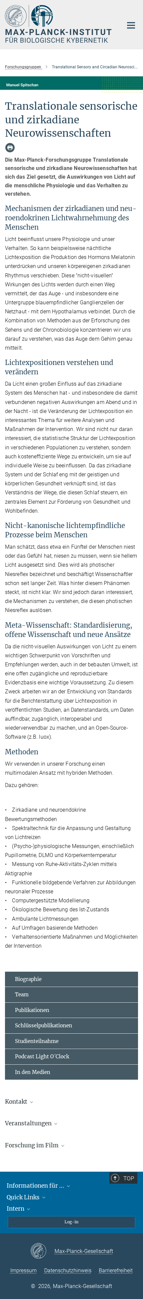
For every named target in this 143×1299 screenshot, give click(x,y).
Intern (16, 1208)
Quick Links (24, 1197)
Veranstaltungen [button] (29, 1123)
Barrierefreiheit (116, 1270)
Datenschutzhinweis (67, 1270)
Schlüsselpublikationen (43, 1025)
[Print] (10, 148)
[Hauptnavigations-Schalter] (131, 25)
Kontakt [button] (17, 1101)
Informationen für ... (36, 1185)
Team (22, 994)
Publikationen (32, 1010)
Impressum (23, 1270)
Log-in (71, 1221)
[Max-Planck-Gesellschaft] (42, 1251)
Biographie (28, 979)
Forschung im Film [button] (32, 1145)
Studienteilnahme (37, 1041)
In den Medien (32, 1072)
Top (128, 1178)
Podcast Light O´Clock (42, 1056)
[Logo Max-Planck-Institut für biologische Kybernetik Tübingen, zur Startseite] (59, 24)
